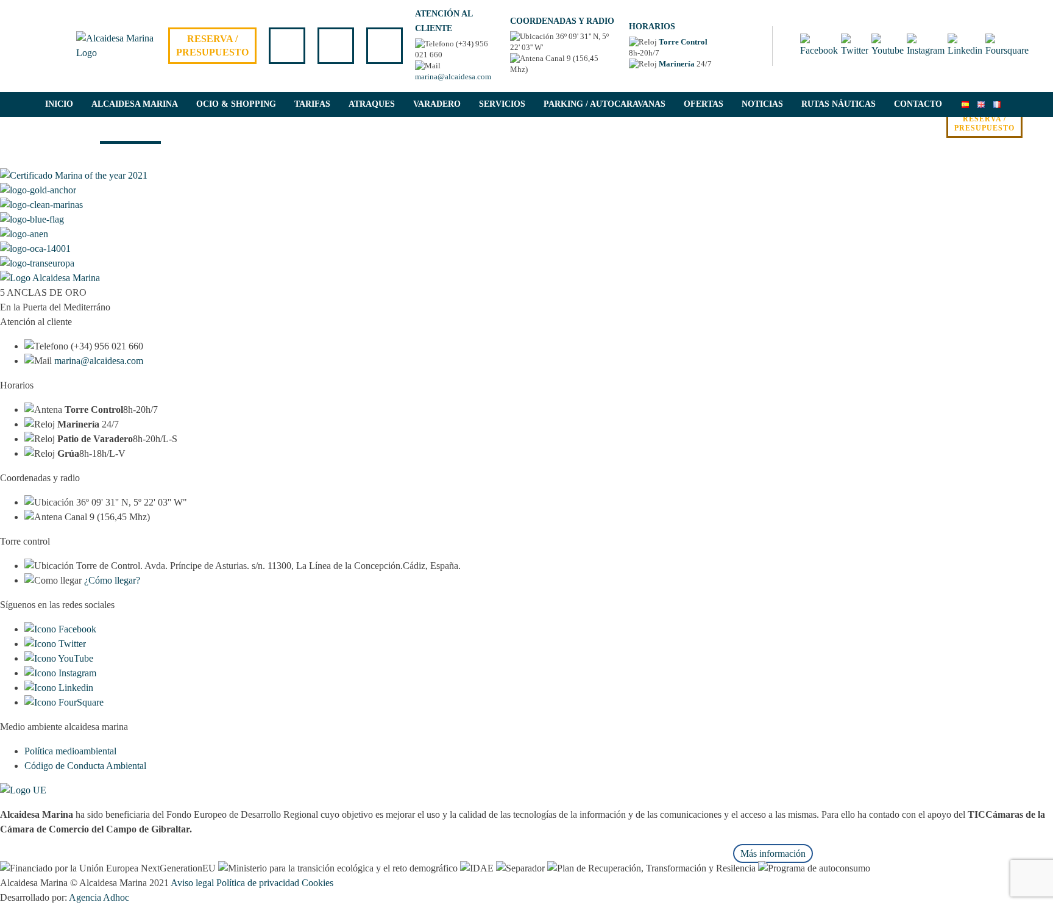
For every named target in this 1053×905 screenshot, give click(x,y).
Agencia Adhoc (99, 897)
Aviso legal (192, 883)
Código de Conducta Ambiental (85, 765)
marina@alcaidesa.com (453, 76)
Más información (773, 853)
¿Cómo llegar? (112, 580)
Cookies (317, 883)
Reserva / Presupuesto (212, 45)
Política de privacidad (257, 883)
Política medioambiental (70, 751)
